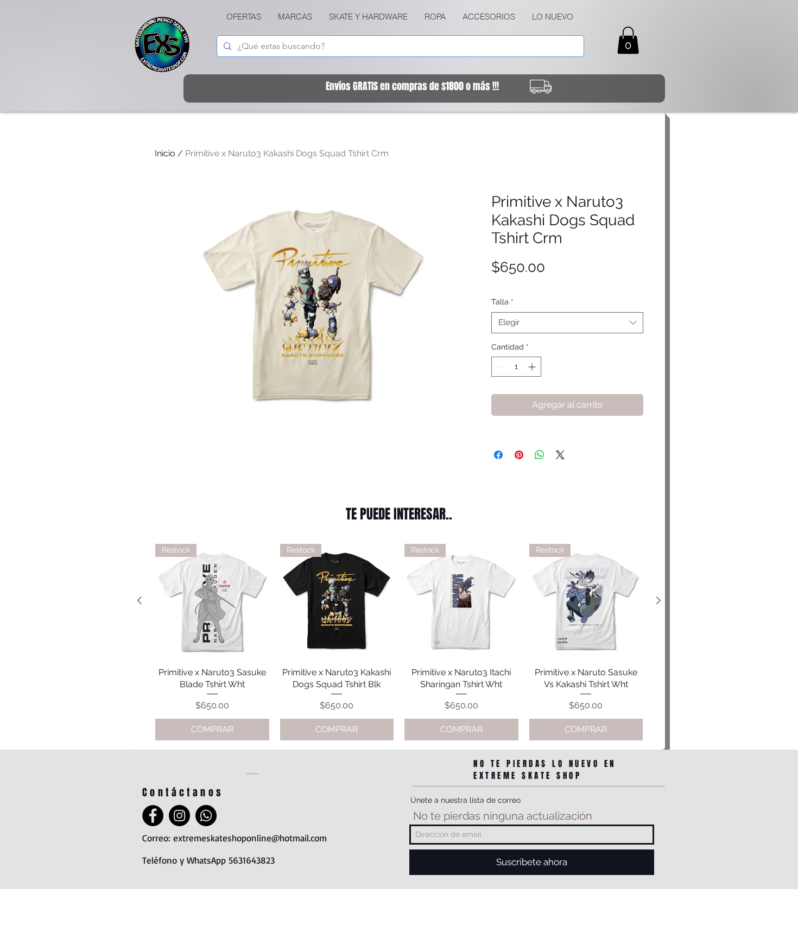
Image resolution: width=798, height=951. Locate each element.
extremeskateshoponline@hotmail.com (250, 838)
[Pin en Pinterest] (518, 454)
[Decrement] (499, 366)
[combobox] (567, 322)
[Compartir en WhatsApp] (539, 454)
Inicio (165, 153)
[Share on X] (560, 454)
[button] (368, 17)
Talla (502, 301)
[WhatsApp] (206, 815)
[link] (628, 40)
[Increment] (533, 366)
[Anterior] (139, 600)
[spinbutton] (516, 366)
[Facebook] (152, 815)
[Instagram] (179, 815)
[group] (399, 642)
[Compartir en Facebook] (498, 454)
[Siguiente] (658, 600)
